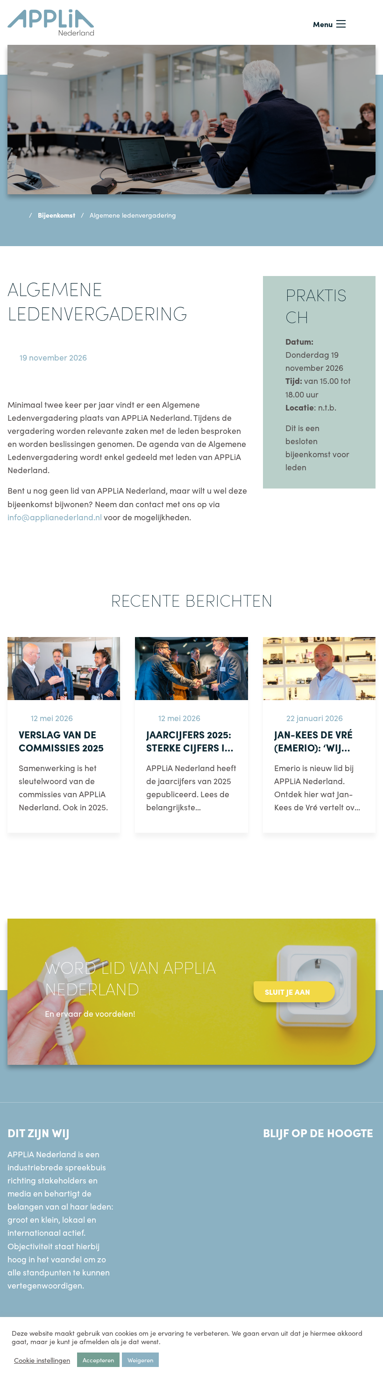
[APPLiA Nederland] (50, 21)
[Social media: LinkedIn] (275, 1162)
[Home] (19, 215)
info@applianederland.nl (54, 517)
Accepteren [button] (98, 1359)
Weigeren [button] (140, 1359)
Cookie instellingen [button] (42, 1360)
